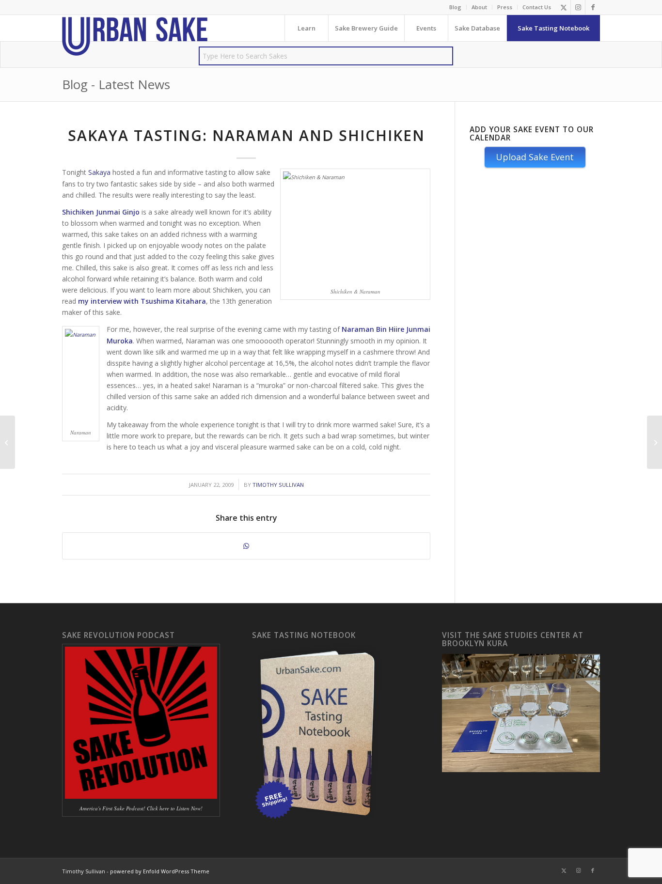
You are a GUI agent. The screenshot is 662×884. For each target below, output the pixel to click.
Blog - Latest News (116, 84)
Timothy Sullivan (278, 484)
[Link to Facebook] (592, 7)
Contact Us (536, 7)
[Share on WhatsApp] (246, 546)
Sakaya (99, 172)
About (479, 7)
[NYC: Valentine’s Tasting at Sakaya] (7, 442)
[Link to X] (563, 7)
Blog (455, 7)
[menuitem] (455, 7)
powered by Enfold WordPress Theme (159, 871)
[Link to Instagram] (578, 7)
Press (504, 7)
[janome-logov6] (134, 36)
